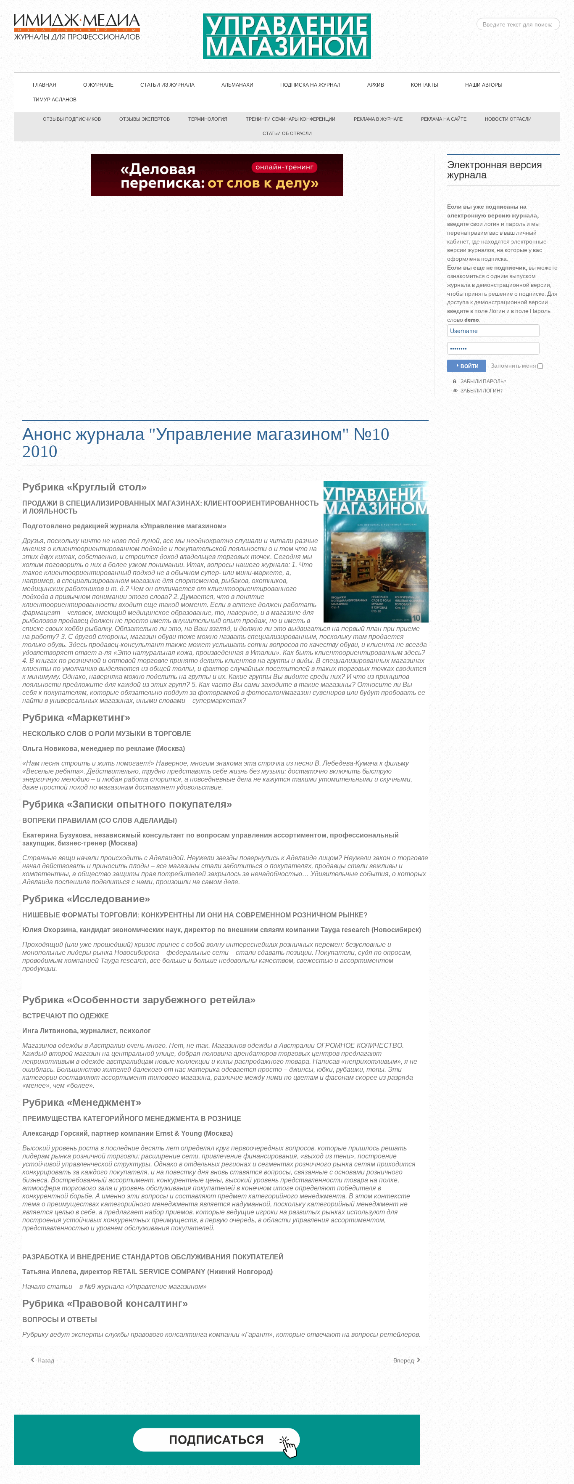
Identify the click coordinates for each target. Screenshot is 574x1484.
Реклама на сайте (443, 119)
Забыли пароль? (482, 382)
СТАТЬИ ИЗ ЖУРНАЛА (167, 85)
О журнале (98, 85)
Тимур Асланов (54, 100)
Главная (44, 85)
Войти (470, 366)
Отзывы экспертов (144, 119)
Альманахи (237, 85)
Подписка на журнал (310, 85)
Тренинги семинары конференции (290, 119)
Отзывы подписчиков (72, 119)
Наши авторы (484, 85)
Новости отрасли (508, 119)
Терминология (207, 119)
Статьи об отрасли (287, 133)
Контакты (424, 85)
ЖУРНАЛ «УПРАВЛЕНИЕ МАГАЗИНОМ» (287, 36)
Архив (375, 85)
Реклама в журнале (378, 119)
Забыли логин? (481, 391)
